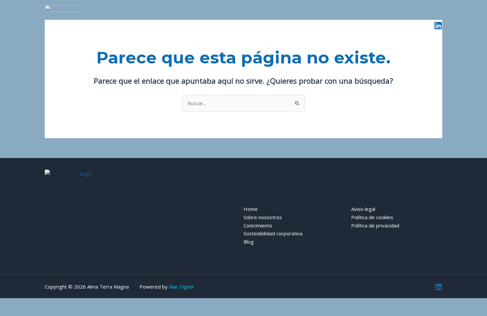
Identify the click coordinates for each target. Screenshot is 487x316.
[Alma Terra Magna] (64, 24)
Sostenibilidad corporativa (317, 25)
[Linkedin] (438, 25)
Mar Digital (181, 286)
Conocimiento (252, 25)
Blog (372, 25)
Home (154, 25)
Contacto (407, 25)
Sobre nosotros (199, 25)
